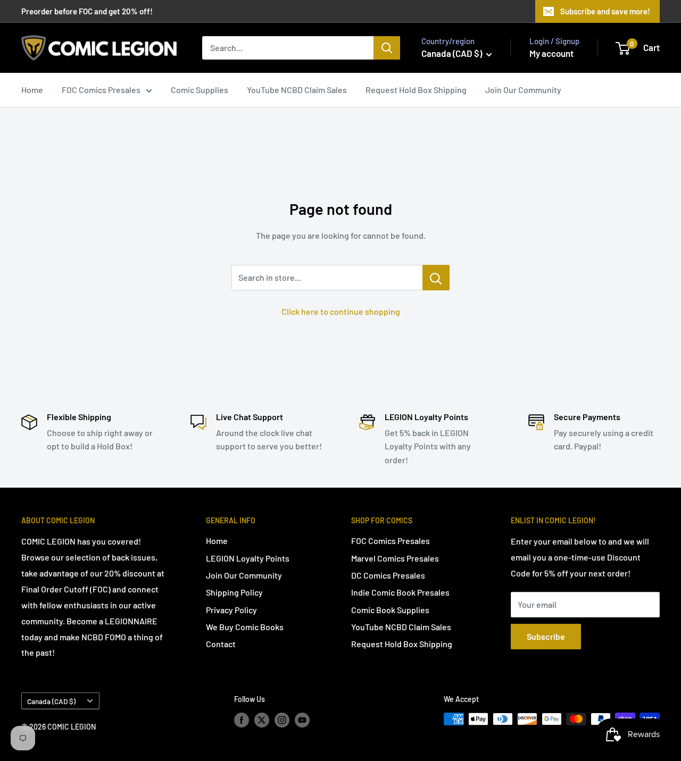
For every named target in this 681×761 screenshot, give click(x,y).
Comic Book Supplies (390, 610)
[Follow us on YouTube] (302, 720)
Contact (221, 644)
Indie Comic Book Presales (400, 592)
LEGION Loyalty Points (247, 558)
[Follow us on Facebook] (241, 720)
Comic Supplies (199, 90)
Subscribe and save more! (605, 11)
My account (551, 53)
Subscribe (546, 636)
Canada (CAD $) (51, 701)
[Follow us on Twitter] (261, 720)
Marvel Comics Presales (395, 558)
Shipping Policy (234, 592)
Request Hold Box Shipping (416, 90)
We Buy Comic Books (245, 627)
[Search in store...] (436, 277)
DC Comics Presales (388, 575)
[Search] (386, 48)
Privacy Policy (231, 610)
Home (32, 90)
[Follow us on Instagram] (282, 720)
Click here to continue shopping (340, 311)
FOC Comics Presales (101, 90)
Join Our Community (523, 90)
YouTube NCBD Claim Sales (297, 90)
